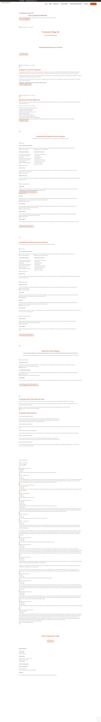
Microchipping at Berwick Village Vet (28, 385)
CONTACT (86, 3)
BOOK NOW (93, 3)
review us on (21, 465)
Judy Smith (21, 494)
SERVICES (55, 3)
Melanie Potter (22, 546)
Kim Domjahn (21, 501)
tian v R (20, 515)
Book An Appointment (25, 84)
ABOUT (50, 3)
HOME (46, 3)
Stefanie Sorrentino (23, 611)
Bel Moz (20, 522)
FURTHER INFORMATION (75, 3)
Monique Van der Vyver (23, 486)
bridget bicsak (21, 602)
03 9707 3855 (22, 0)
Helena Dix (21, 575)
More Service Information (26, 226)
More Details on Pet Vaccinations (28, 192)
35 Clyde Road (21, 651)
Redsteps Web (45, 675)
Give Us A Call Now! (24, 19)
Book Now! (50, 641)
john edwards (21, 539)
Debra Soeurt (21, 558)
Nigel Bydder (21, 469)
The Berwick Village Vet (23, 460)
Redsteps (55, 675)
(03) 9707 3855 (23, 54)
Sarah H (20, 476)
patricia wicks (21, 582)
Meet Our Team (24, 120)
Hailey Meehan (22, 593)
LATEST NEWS (64, 3)
